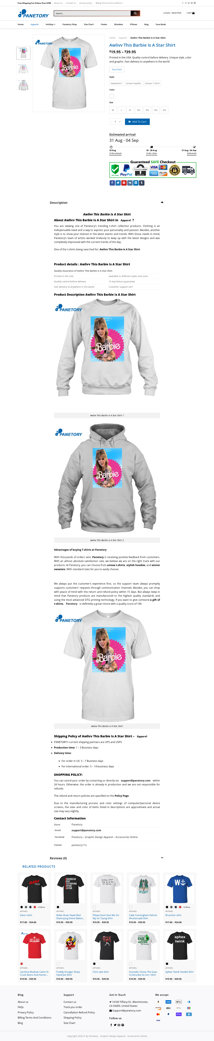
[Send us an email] (119, 1025)
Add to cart (139, 121)
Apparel (35, 24)
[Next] (99, 73)
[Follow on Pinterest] (192, 3)
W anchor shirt (173, 915)
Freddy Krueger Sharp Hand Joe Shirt (68, 973)
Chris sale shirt (101, 971)
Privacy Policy (26, 1012)
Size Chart (89, 24)
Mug (146, 24)
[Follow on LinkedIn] (195, 3)
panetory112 (79, 845)
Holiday (49, 24)
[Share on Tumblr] (141, 183)
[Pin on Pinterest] (124, 183)
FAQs (21, 1007)
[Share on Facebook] (112, 183)
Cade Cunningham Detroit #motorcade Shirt (143, 917)
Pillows (133, 24)
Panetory (77, 824)
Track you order (73, 1007)
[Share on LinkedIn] (135, 183)
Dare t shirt (26, 915)
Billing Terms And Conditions (109, 3)
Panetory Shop (70, 24)
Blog (20, 1023)
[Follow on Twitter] (189, 3)
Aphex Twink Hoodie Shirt (179, 971)
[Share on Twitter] (118, 183)
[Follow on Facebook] (183, 3)
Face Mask (161, 24)
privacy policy (85, 3)
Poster (104, 24)
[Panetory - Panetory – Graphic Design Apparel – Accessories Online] (33, 13)
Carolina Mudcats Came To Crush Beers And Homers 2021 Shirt (34, 973)
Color (112, 89)
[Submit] (135, 13)
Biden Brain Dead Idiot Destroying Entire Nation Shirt (69, 917)
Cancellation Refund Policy (79, 1012)
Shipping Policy (72, 1017)
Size (111, 102)
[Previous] (38, 73)
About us (58, 3)
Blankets (118, 24)
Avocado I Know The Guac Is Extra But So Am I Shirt (143, 973)
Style (111, 77)
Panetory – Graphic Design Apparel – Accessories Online (105, 837)
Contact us (71, 3)
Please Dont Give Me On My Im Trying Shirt (106, 917)
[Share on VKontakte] (130, 183)
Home (20, 24)
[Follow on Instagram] (186, 3)
